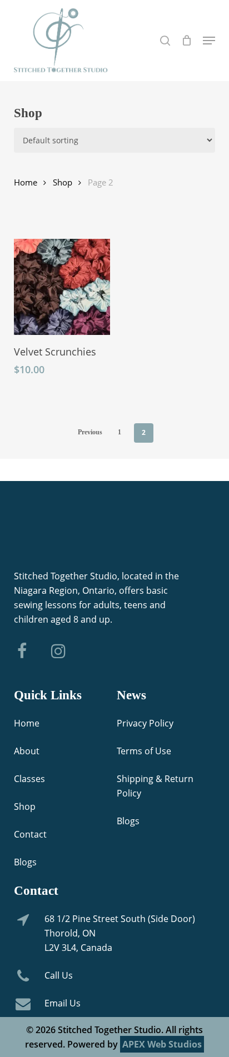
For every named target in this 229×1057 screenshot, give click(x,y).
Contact (30, 834)
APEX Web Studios (162, 1044)
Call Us (58, 975)
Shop (62, 182)
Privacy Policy (145, 723)
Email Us (62, 1003)
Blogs (25, 862)
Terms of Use (144, 751)
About (26, 751)
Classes (29, 779)
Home (25, 182)
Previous (90, 432)
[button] (209, 40)
